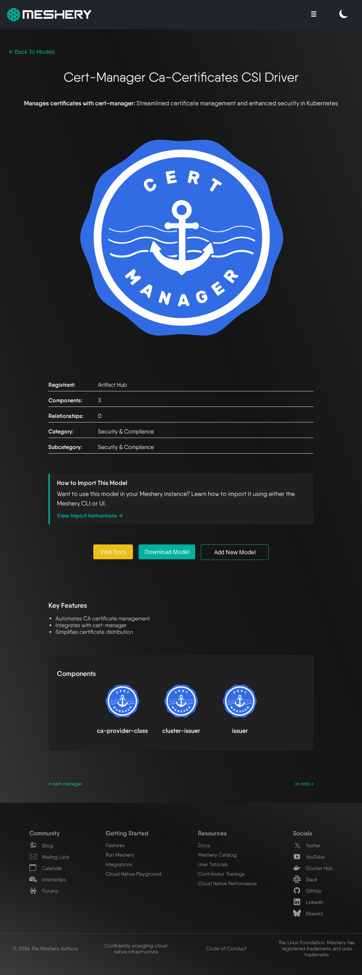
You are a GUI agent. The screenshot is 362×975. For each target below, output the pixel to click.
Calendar (51, 868)
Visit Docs (113, 552)
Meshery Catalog (217, 855)
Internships (53, 879)
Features (115, 845)
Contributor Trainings (221, 874)
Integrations (119, 864)
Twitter (312, 845)
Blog (47, 845)
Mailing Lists (55, 857)
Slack (310, 879)
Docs (204, 845)
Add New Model (235, 552)
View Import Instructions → (90, 515)
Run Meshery (120, 855)
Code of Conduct (226, 948)
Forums (49, 891)
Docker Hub (318, 868)
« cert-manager (65, 784)
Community (44, 833)
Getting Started (127, 833)
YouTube (314, 857)
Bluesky (313, 913)
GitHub (312, 891)
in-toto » (304, 784)
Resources (212, 833)
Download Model (167, 552)
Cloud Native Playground (133, 874)
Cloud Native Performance (227, 883)
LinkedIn (313, 902)
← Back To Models (32, 51)
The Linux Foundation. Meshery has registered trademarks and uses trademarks (317, 948)
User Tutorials (213, 864)
